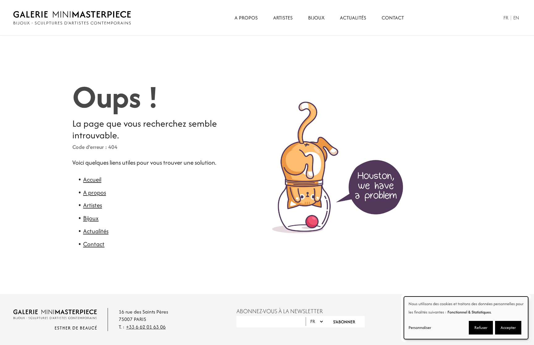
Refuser (480, 327)
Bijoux (316, 17)
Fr (505, 17)
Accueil (92, 179)
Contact (393, 17)
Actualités (353, 17)
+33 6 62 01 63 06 (146, 326)
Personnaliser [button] (420, 327)
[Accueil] (72, 18)
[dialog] (466, 318)
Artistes (283, 17)
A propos (246, 17)
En (516, 17)
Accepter (508, 327)
